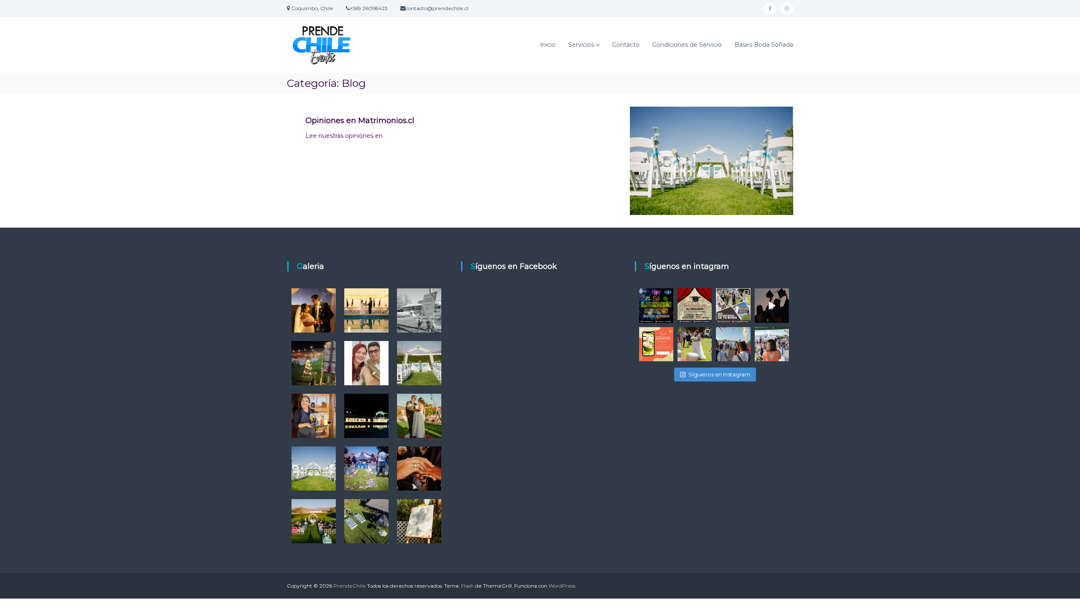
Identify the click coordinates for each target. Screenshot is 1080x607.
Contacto (626, 44)
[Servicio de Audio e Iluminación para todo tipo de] (656, 305)
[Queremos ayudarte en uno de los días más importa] (733, 305)
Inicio (548, 44)
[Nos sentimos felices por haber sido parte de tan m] (772, 344)
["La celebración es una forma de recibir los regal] (733, 344)
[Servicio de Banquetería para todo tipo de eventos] (656, 344)
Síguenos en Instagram (719, 374)
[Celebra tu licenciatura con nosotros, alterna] (695, 305)
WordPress (561, 586)
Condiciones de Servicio (687, 44)
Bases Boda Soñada (763, 44)
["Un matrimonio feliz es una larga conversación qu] (695, 344)
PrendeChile (349, 586)
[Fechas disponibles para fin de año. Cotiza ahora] (772, 305)
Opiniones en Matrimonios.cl (359, 120)
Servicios (581, 44)
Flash (467, 586)
